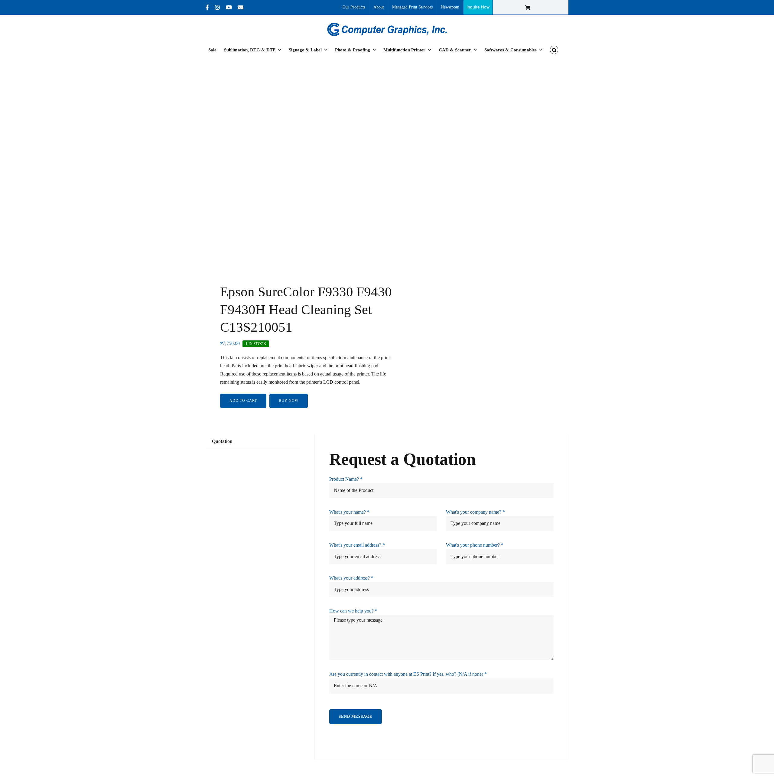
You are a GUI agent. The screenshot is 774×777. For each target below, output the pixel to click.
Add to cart (243, 400)
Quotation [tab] (222, 441)
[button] (554, 50)
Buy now (288, 400)
